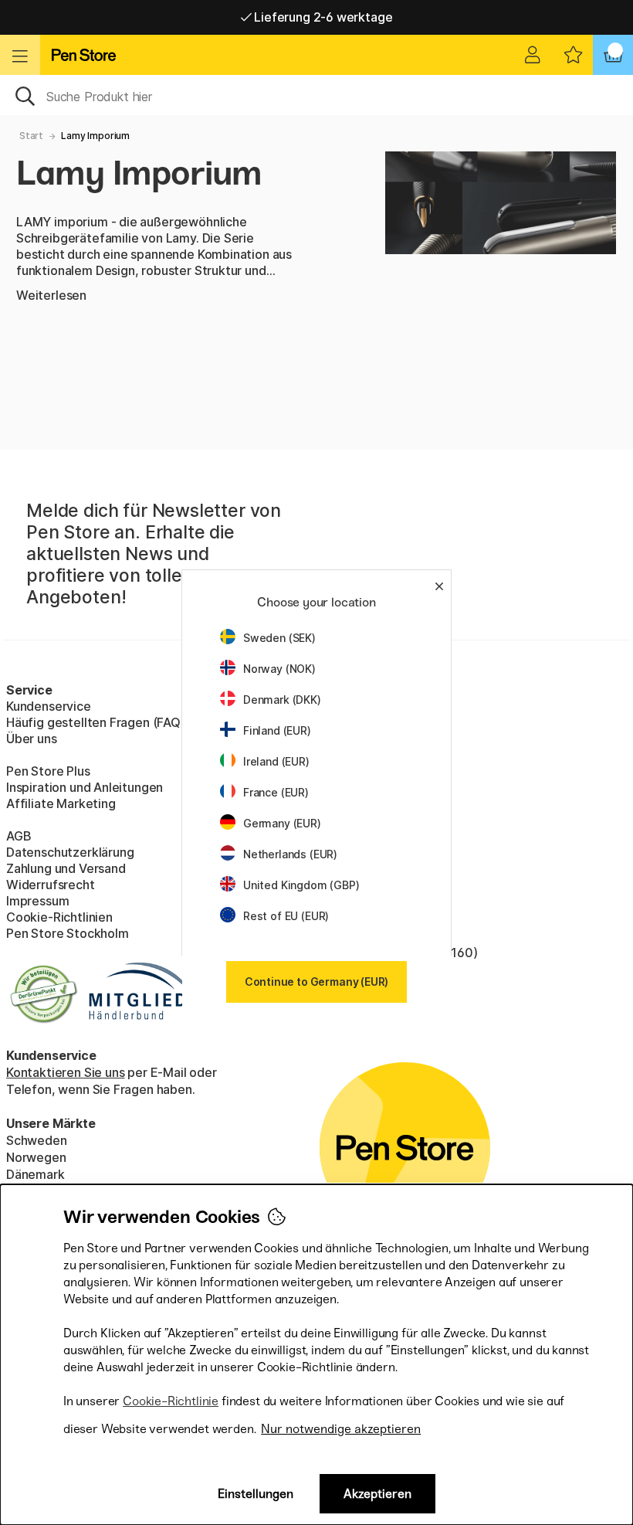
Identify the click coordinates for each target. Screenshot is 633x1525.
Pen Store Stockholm (67, 933)
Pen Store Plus (48, 771)
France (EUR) (276, 792)
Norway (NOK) (279, 668)
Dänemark (35, 1174)
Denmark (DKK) (282, 699)
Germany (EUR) (282, 823)
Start (31, 135)
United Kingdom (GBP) (301, 885)
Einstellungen (255, 1493)
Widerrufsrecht (50, 884)
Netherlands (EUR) (290, 854)
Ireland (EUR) (276, 761)
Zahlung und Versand (66, 868)
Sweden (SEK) (279, 637)
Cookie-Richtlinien (59, 917)
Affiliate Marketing (61, 803)
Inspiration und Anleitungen (84, 787)
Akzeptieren (377, 1493)
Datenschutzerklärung (70, 852)
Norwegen (36, 1157)
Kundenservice (48, 706)
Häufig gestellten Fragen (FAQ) (95, 722)
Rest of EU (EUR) (286, 915)
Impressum (37, 901)
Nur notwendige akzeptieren (341, 1428)
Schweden (36, 1140)
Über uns (31, 738)
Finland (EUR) (277, 730)
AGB (18, 836)
